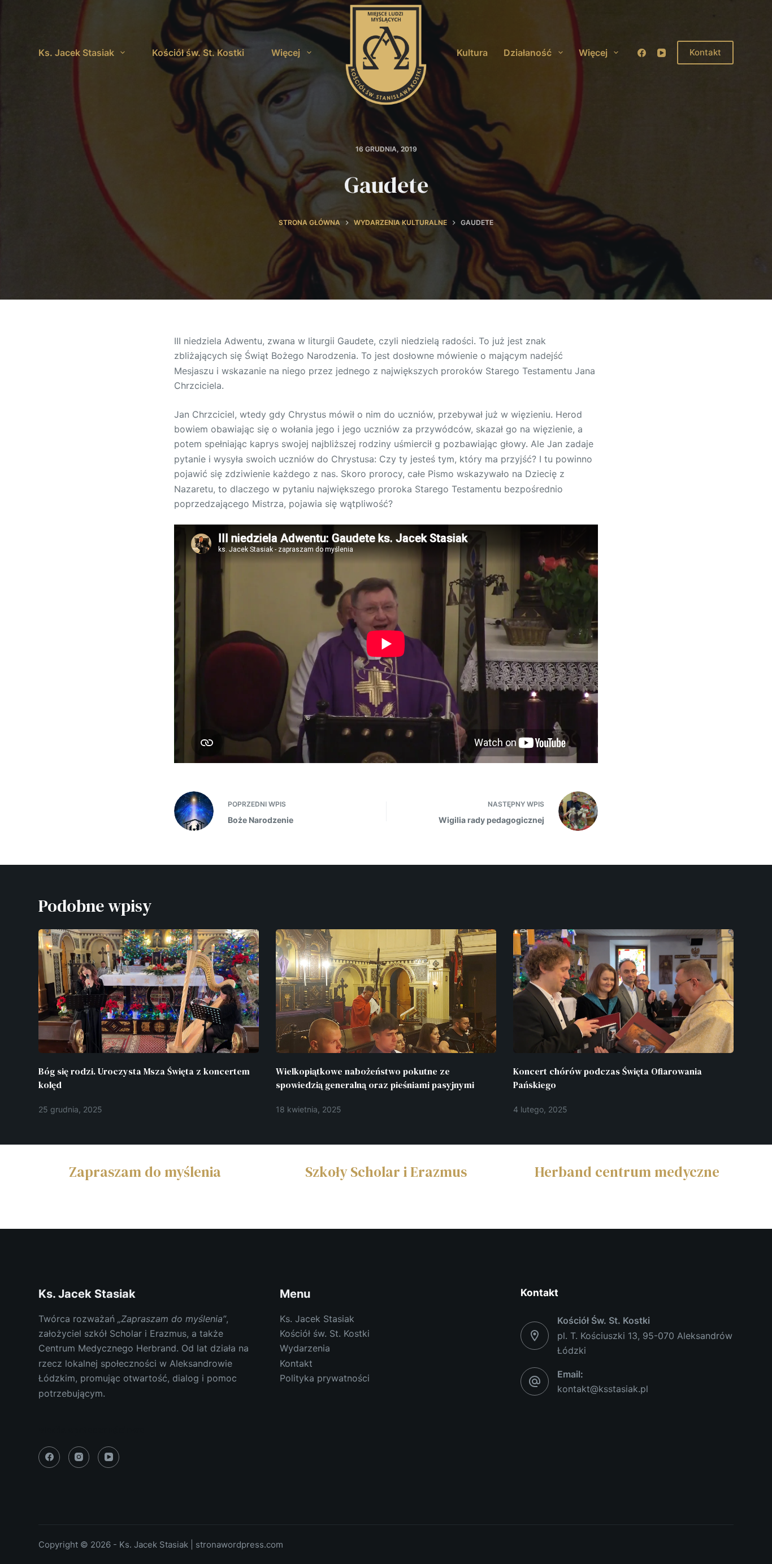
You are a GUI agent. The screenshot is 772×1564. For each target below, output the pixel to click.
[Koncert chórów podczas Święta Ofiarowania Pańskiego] (623, 991)
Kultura (472, 52)
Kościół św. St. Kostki (198, 52)
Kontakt (705, 52)
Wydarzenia (305, 1348)
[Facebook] (641, 53)
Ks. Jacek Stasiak (76, 52)
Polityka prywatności (325, 1378)
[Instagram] (79, 1457)
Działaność (528, 52)
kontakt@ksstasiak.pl (602, 1388)
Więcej (285, 52)
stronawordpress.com (239, 1544)
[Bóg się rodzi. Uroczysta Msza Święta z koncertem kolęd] (148, 991)
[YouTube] (661, 53)
